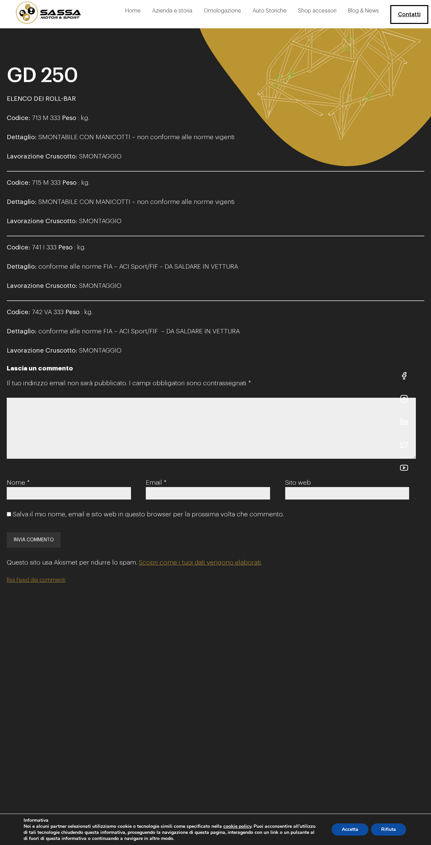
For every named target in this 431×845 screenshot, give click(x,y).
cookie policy (237, 826)
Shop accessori (317, 10)
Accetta (350, 829)
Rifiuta (388, 829)
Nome (18, 482)
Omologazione (222, 10)
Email (156, 482)
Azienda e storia (172, 10)
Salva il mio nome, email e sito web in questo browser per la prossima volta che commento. (148, 514)
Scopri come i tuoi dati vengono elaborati (200, 562)
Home (133, 10)
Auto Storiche (270, 10)
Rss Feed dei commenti (36, 580)
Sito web (298, 482)
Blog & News (363, 10)
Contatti (409, 14)
